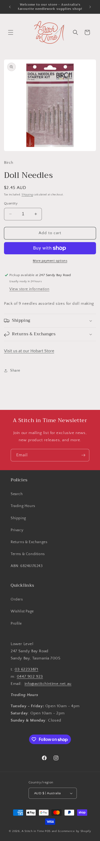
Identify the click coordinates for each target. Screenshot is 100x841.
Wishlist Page (22, 611)
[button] (11, 32)
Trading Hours (23, 506)
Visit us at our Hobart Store (29, 351)
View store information (29, 289)
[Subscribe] (83, 455)
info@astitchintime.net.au (48, 683)
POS (48, 831)
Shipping (27, 194)
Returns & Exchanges (29, 542)
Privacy (17, 530)
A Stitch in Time (33, 831)
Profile (16, 623)
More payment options (50, 261)
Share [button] (15, 370)
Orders (17, 599)
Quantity (11, 203)
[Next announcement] (90, 7)
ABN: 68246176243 (27, 566)
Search (17, 494)
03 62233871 (26, 669)
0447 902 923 (30, 676)
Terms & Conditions (28, 554)
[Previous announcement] (10, 7)
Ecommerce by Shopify (74, 831)
